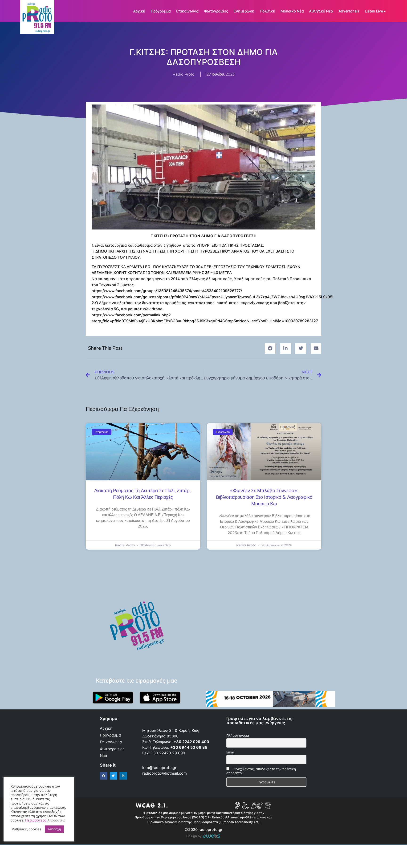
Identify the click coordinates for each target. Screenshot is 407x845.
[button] (270, 348)
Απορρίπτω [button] (56, 820)
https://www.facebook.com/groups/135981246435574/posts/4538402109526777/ (167, 290)
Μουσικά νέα (292, 11)
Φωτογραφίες (216, 11)
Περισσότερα (35, 820)
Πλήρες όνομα (237, 735)
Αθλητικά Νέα (321, 11)
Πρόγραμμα (161, 11)
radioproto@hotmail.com (165, 773)
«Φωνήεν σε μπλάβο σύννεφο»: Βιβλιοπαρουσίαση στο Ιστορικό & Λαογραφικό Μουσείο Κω (264, 497)
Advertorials (348, 11)
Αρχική (139, 11)
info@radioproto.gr (159, 767)
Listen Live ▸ (375, 11)
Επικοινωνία (187, 11)
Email (230, 752)
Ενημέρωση (244, 11)
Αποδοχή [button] (54, 829)
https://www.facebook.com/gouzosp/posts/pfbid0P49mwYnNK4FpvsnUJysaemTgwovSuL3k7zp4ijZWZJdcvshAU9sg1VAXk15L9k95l (212, 296)
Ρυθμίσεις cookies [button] (26, 829)
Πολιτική (267, 11)
